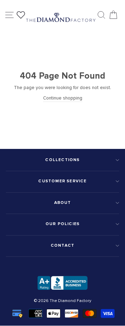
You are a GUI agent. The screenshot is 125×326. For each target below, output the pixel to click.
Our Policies (62, 223)
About (62, 202)
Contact (62, 245)
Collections (62, 159)
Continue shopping (62, 98)
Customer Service (62, 181)
